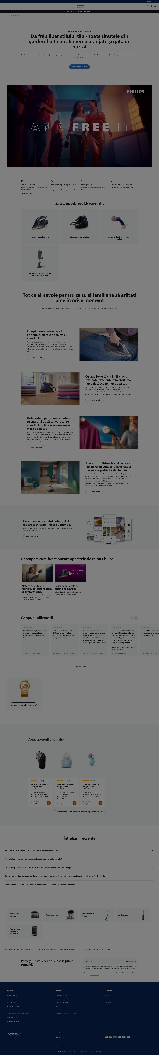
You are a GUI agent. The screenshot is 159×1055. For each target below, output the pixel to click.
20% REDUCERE (55, 546)
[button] (123, 493)
